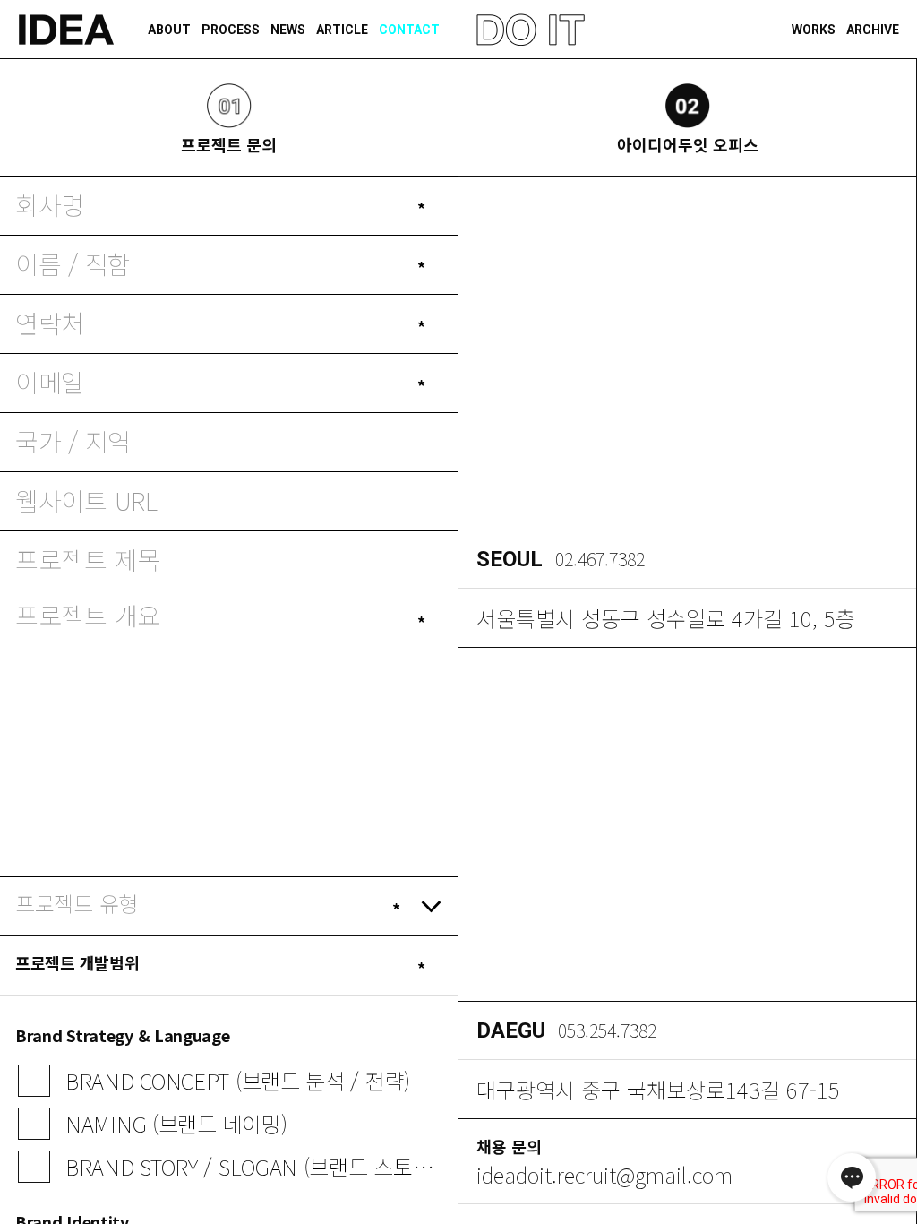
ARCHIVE (872, 29)
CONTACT (409, 29)
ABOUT (169, 29)
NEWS (287, 29)
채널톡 (851, 1177)
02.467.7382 (600, 559)
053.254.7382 (607, 1030)
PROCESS (230, 29)
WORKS (814, 29)
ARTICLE (342, 29)
